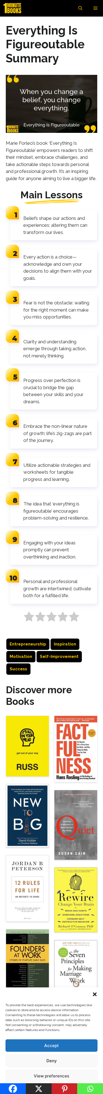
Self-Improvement (59, 656)
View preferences (51, 1076)
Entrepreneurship (28, 644)
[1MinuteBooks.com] (14, 8)
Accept (51, 1045)
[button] (95, 994)
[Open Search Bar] (80, 8)
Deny (51, 1060)
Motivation (21, 656)
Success (18, 668)
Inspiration (65, 644)
